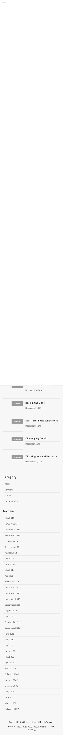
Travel (8, 495)
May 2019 (9, 518)
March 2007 (10, 703)
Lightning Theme (37, 726)
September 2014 (12, 547)
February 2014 (12, 581)
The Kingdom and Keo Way (41, 456)
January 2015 (11, 524)
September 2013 (12, 604)
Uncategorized (12, 501)
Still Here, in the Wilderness (41, 420)
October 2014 (11, 541)
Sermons (9, 489)
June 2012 (10, 633)
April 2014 (9, 576)
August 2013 (11, 610)
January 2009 (11, 680)
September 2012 (12, 628)
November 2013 (12, 599)
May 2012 (9, 639)
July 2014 (9, 558)
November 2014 (12, 535)
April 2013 (9, 616)
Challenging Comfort (37, 438)
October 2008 (11, 686)
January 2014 (11, 587)
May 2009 (9, 657)
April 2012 (9, 645)
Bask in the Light (35, 402)
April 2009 (9, 662)
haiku (7, 484)
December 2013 (12, 593)
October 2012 (11, 622)
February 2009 (12, 674)
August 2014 (11, 552)
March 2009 (10, 668)
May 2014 (9, 570)
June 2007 (10, 697)
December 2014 (12, 529)
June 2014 (10, 564)
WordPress (23, 726)
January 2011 (11, 651)
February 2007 (12, 709)
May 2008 (9, 691)
